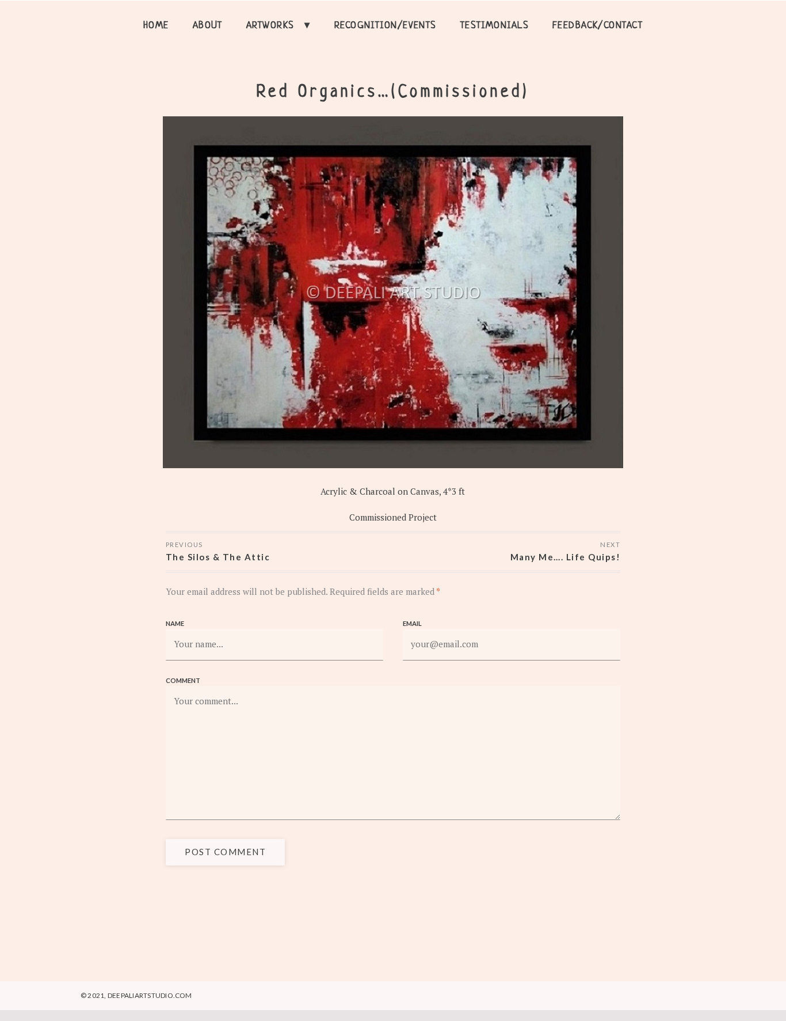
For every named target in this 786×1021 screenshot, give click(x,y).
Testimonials (494, 25)
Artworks (270, 25)
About (208, 25)
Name (175, 623)
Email (412, 623)
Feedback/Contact (597, 25)
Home (156, 25)
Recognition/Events (385, 25)
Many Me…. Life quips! (565, 557)
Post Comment (225, 852)
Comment (183, 680)
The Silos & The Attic (218, 557)
